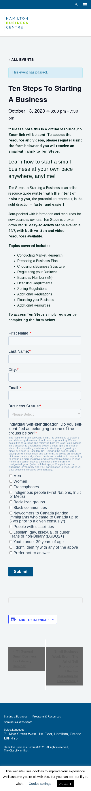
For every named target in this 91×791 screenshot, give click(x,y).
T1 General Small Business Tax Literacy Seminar (25, 658)
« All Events (21, 59)
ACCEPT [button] (65, 783)
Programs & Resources (46, 716)
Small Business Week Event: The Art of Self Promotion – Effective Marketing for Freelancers (65, 666)
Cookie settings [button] (40, 783)
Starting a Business (15, 716)
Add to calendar (34, 620)
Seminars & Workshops (18, 722)
